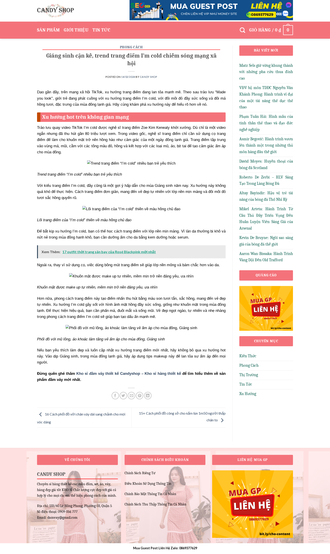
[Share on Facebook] (115, 395)
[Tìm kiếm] (242, 30)
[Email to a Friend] (131, 395)
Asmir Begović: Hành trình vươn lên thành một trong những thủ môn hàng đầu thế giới (266, 145)
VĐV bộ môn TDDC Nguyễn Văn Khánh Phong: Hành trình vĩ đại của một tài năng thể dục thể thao (266, 97)
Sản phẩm (48, 30)
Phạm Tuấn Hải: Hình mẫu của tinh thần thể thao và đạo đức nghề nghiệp (266, 123)
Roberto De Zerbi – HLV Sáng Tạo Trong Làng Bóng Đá (266, 180)
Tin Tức (101, 30)
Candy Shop (148, 76)
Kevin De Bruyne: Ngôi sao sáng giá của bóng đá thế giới (266, 241)
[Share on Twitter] (123, 395)
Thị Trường (248, 375)
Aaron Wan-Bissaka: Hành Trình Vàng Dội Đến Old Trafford (266, 257)
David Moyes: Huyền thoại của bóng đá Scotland (266, 164)
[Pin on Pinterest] (139, 395)
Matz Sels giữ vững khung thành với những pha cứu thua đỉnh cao (266, 72)
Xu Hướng (247, 393)
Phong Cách (131, 47)
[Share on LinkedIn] (148, 395)
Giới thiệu (76, 30)
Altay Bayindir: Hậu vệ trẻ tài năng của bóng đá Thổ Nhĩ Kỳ (266, 196)
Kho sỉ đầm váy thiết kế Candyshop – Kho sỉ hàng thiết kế (128, 373)
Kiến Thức (247, 356)
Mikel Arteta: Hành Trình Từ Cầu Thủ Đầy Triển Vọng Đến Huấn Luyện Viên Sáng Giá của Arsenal (266, 219)
